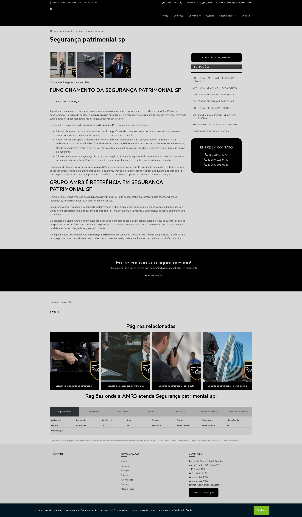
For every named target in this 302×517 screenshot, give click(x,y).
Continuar (261, 510)
